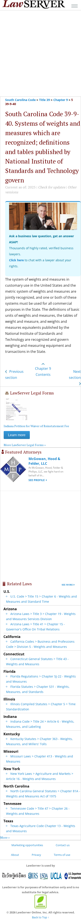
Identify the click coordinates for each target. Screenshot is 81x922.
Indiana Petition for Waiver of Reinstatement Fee (36, 426)
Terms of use (62, 855)
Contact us (63, 845)
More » (5, 837)
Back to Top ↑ (40, 917)
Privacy (36, 855)
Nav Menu (74, 6)
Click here (16, 260)
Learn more (16, 435)
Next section (75, 374)
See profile (37, 480)
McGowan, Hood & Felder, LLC (44, 461)
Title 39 (44, 100)
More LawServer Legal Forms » (25, 445)
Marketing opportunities (27, 845)
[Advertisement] (40, 53)
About (15, 855)
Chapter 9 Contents (43, 371)
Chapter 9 (60, 100)
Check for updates (51, 187)
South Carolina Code (20, 100)
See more (67, 584)
